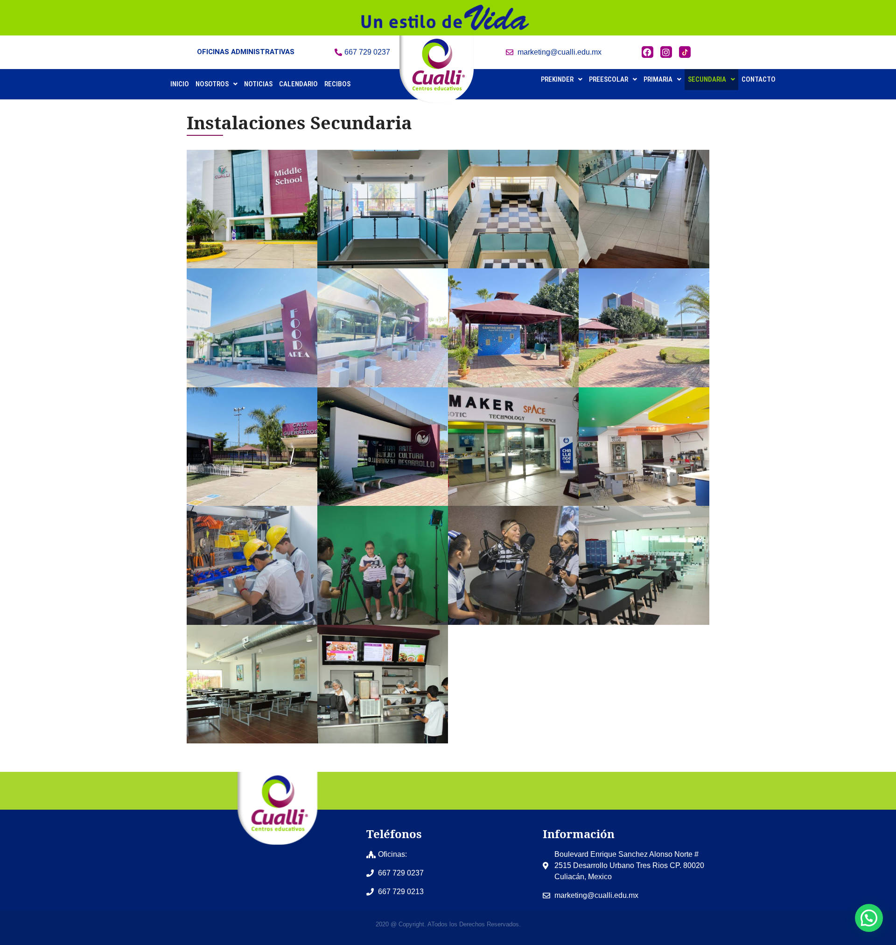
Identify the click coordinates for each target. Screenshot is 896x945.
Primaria (658, 79)
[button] (216, 84)
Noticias (258, 84)
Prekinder (557, 79)
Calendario (298, 84)
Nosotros (212, 84)
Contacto (759, 79)
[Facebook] (647, 52)
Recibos (337, 84)
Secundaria (707, 79)
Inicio (179, 84)
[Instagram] (666, 52)
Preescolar (608, 79)
